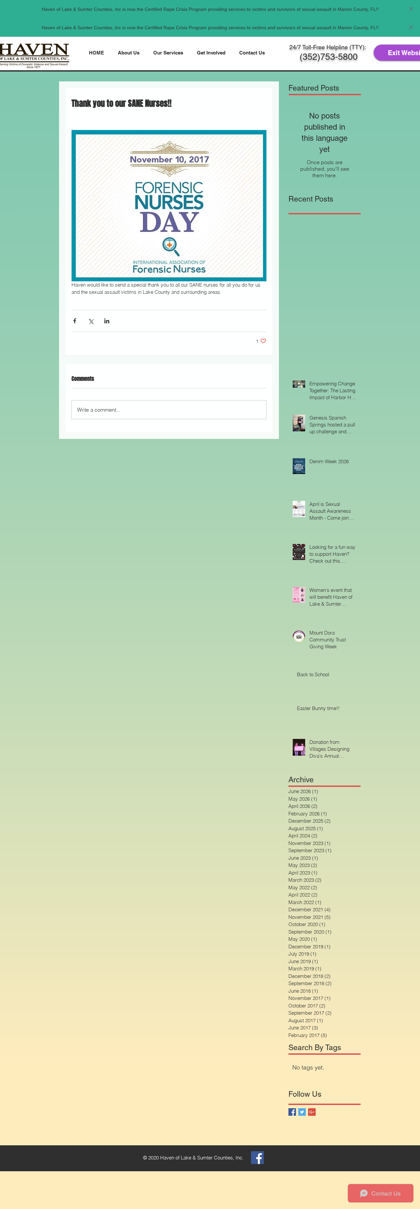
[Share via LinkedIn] (107, 321)
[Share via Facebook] (75, 321)
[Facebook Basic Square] (292, 1112)
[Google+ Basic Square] (312, 1112)
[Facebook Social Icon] (257, 1157)
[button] (128, 53)
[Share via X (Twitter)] (91, 321)
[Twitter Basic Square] (302, 1112)
